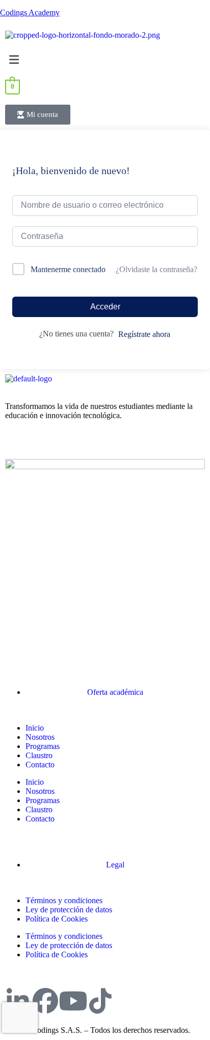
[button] (105, 59)
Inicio (34, 727)
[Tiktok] (100, 1000)
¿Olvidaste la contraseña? (156, 269)
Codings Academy (30, 12)
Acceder (105, 306)
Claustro (38, 755)
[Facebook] (45, 1000)
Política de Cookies (56, 918)
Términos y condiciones (63, 900)
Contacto (40, 764)
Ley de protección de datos (68, 909)
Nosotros (40, 737)
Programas (42, 746)
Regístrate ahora (144, 334)
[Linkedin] (18, 1000)
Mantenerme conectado (68, 269)
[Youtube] (73, 1000)
